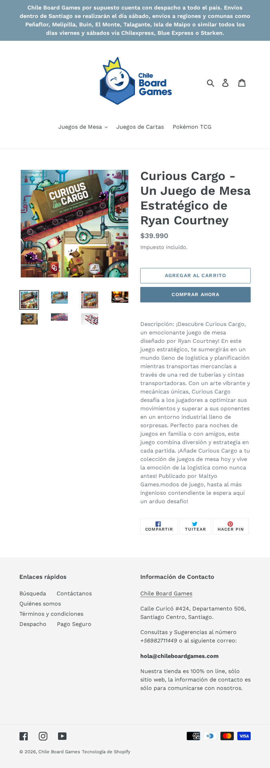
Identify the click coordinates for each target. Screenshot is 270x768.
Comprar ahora (196, 294)
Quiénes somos (40, 603)
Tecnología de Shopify (106, 751)
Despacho (32, 624)
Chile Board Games (166, 593)
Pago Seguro (74, 624)
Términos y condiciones (51, 613)
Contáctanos (74, 593)
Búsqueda (32, 593)
